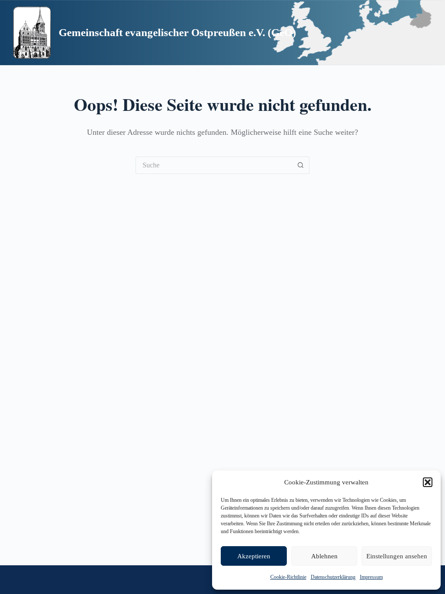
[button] (427, 482)
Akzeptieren (253, 556)
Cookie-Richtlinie (288, 577)
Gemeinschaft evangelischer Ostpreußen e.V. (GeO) (177, 32)
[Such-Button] (300, 165)
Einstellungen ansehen (396, 556)
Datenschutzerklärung (333, 577)
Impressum (371, 577)
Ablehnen (324, 556)
